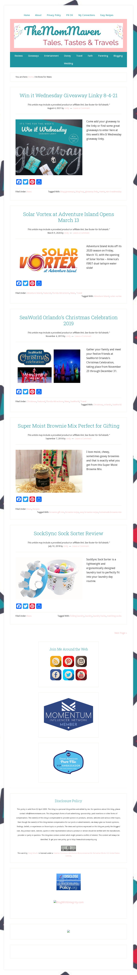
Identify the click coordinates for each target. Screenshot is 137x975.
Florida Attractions (60, 293)
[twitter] (68, 680)
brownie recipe (72, 512)
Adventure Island (34, 293)
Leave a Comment (81, 108)
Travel (79, 293)
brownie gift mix (56, 512)
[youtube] (81, 680)
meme (102, 192)
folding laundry (77, 616)
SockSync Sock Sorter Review (68, 533)
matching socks (114, 616)
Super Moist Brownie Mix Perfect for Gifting (68, 425)
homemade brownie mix (110, 512)
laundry (88, 616)
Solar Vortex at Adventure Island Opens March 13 (68, 217)
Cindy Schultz (33, 853)
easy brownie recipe (89, 512)
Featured (47, 293)
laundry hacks (99, 616)
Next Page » (120, 633)
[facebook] (55, 680)
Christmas (31, 401)
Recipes (36, 509)
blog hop (80, 192)
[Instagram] (81, 666)
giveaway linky (91, 192)
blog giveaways (67, 192)
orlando (107, 404)
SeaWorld (74, 401)
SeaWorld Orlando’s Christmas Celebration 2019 (69, 320)
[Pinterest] (68, 666)
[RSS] (55, 666)
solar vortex (115, 296)
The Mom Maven (68, 35)
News (29, 192)
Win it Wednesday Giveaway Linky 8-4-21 (68, 95)
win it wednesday (113, 192)
